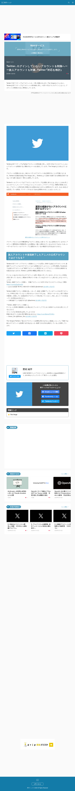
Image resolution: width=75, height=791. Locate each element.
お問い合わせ (37, 784)
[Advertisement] (37, 108)
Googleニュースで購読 (51, 392)
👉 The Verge (12, 414)
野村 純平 (27, 369)
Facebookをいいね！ (51, 396)
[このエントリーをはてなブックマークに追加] (45, 333)
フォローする (15, 376)
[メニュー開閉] (73, 2)
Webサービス (10, 62)
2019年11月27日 (49, 287)
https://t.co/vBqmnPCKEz (45, 314)
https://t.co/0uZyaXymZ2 (14, 284)
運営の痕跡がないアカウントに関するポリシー (37, 237)
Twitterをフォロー (51, 401)
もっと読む (64, 474)
